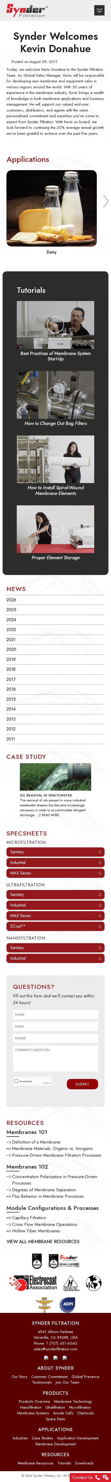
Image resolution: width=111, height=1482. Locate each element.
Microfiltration (80, 1407)
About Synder (55, 1368)
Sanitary (17, 852)
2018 (10, 669)
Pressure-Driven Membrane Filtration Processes (56, 1155)
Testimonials (42, 1382)
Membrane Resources (36, 1463)
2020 (11, 649)
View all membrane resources (43, 1241)
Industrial (18, 862)
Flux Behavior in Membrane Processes (48, 1196)
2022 (11, 629)
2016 (11, 689)
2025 (11, 609)
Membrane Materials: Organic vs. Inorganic (52, 1148)
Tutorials (64, 1463)
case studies (42, 1438)
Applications (55, 1429)
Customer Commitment (49, 1376)
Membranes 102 (27, 1166)
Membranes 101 (26, 1132)
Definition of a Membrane (36, 1142)
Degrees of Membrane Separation (44, 1190)
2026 (11, 600)
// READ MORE (48, 815)
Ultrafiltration (55, 1407)
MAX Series (20, 873)
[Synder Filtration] (27, 10)
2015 (11, 699)
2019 (11, 659)
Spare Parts (55, 1419)
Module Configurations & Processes (52, 1208)
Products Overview (34, 1401)
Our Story (19, 1376)
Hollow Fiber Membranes (36, 1231)
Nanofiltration (31, 1407)
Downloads (84, 1463)
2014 (10, 709)
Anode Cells (63, 1413)
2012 (10, 729)
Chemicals (85, 1413)
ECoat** (18, 926)
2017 (10, 679)
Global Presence (85, 1376)
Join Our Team (67, 1382)
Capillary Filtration (29, 1218)
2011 (10, 739)
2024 (11, 620)
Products (55, 1393)
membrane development (55, 1444)
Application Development (77, 1438)
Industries (20, 1438)
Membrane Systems (33, 1413)
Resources (55, 1454)
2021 (10, 639)
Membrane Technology (73, 1401)
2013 (10, 719)
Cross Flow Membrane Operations (44, 1224)
